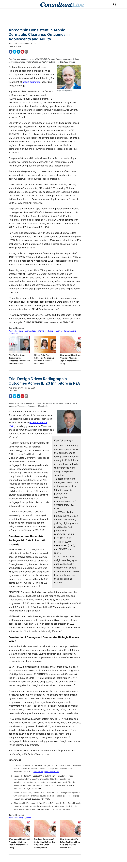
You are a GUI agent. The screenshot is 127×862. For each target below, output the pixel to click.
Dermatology (30, 331)
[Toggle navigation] (10, 4)
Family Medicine (62, 331)
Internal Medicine (45, 331)
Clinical (28, 818)
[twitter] (14, 52)
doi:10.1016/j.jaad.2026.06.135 (46, 771)
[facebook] (11, 52)
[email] (26, 52)
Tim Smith (13, 390)
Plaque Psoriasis (16, 331)
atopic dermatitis (31, 82)
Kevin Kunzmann (16, 46)
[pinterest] (22, 52)
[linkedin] (18, 52)
